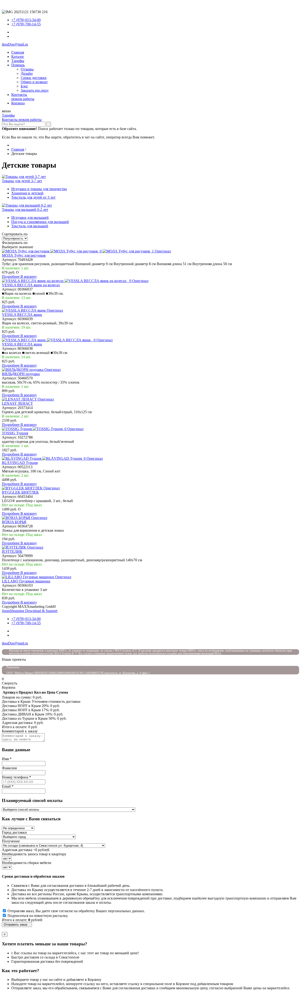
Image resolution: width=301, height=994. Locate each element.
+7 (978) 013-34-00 (26, 20)
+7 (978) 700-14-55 (26, 24)
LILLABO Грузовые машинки (26, 581)
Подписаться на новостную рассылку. (38, 916)
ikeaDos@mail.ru (15, 44)
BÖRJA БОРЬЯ (14, 522)
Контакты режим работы (22, 120)
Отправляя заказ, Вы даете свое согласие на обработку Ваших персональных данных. (76, 911)
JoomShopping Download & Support (29, 611)
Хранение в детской (27, 193)
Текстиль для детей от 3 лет (33, 197)
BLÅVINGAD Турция (20, 463)
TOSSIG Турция (15, 433)
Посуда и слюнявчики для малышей (40, 222)
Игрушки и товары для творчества (39, 189)
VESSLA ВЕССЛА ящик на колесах (31, 285)
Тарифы (8, 115)
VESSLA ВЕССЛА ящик (22, 315)
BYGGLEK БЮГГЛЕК (20, 492)
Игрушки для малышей (30, 218)
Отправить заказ (17, 924)
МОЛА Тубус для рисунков (24, 255)
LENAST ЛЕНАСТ (17, 403)
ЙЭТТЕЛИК (12, 552)
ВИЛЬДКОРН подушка (21, 374)
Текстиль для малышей (29, 226)
